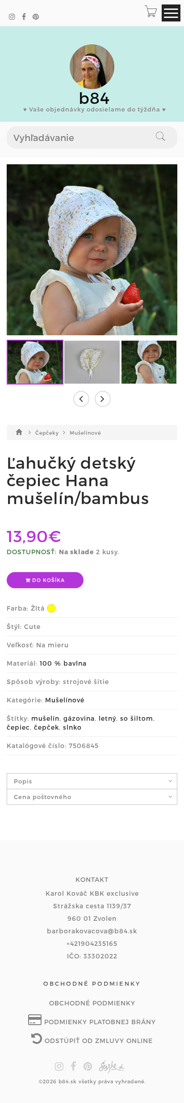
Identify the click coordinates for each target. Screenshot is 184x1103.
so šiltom (136, 718)
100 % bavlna (63, 663)
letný (107, 718)
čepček (46, 727)
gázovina (79, 718)
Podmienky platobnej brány (99, 1022)
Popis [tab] (23, 781)
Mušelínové (85, 433)
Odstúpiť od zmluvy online (97, 1040)
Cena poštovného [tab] (42, 796)
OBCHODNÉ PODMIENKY (92, 1003)
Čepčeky (48, 433)
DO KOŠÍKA (47, 580)
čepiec (18, 727)
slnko (72, 727)
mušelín (45, 718)
